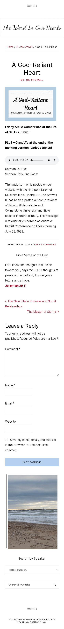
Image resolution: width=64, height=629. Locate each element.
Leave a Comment (44, 244)
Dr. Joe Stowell (32, 80)
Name (10, 385)
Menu (33, 6)
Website (10, 421)
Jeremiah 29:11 (15, 285)
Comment (12, 349)
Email (9, 403)
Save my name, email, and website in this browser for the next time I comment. (30, 445)
